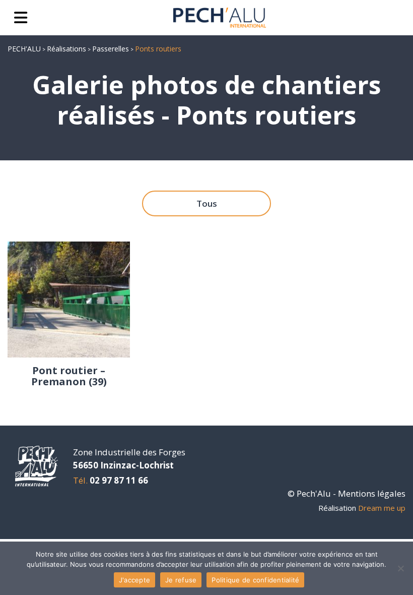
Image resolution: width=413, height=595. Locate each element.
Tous (206, 203)
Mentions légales (371, 493)
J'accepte (134, 580)
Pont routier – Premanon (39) (69, 376)
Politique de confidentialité (255, 580)
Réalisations (66, 48)
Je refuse (180, 580)
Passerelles (110, 48)
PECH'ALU (24, 48)
